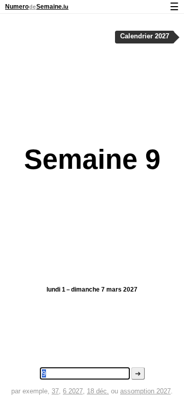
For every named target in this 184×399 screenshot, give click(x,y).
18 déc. (98, 391)
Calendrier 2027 (144, 36)
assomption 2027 (145, 391)
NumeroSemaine (36, 6)
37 (55, 391)
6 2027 (73, 391)
